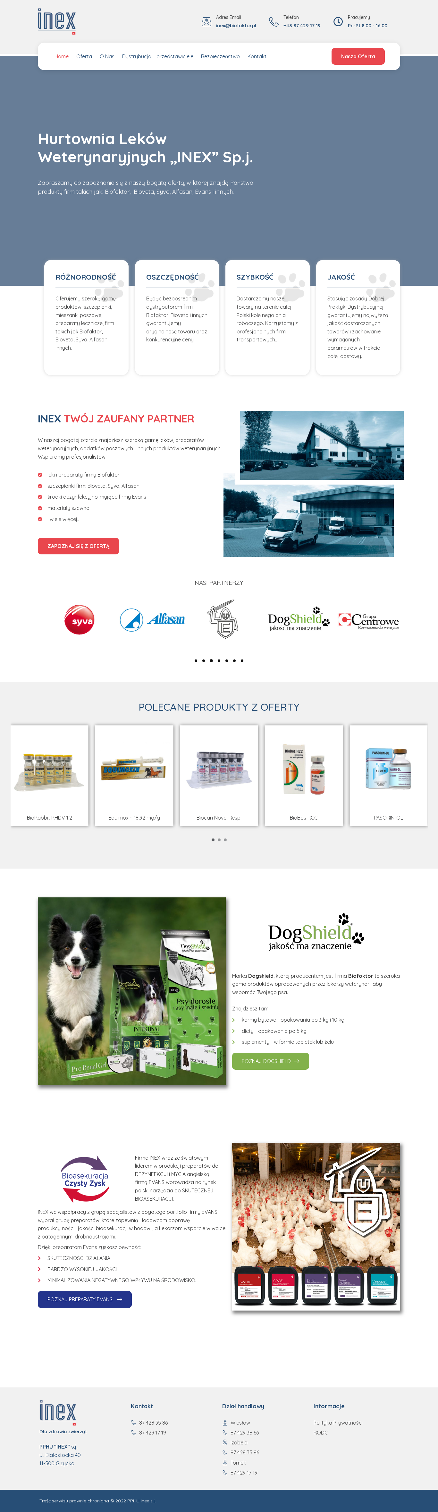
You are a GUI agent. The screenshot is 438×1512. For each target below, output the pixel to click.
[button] (196, 660)
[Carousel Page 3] (225, 839)
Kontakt (257, 56)
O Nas (107, 56)
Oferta (84, 56)
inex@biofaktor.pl (236, 25)
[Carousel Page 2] (219, 839)
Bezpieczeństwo (220, 56)
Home (62, 56)
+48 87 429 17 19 (302, 25)
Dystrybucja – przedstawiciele (157, 56)
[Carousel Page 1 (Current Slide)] (213, 839)
